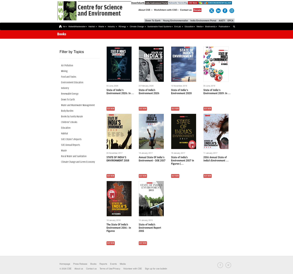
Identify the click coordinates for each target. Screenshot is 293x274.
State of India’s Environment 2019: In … (217, 92)
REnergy (123, 26)
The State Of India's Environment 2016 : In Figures (119, 228)
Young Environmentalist (175, 20)
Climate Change (137, 26)
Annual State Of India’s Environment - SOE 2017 (152, 159)
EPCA (230, 20)
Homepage (65, 264)
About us (78, 268)
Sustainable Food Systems (159, 26)
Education (189, 26)
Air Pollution (67, 65)
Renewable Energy (69, 93)
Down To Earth (153, 20)
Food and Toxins (68, 76)
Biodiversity (210, 26)
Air (64, 26)
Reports (103, 264)
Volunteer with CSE (132, 268)
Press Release (80, 264)
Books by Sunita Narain (72, 116)
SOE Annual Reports (70, 145)
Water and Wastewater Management (78, 105)
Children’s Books (69, 122)
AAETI (222, 20)
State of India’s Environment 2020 (181, 92)
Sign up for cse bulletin (156, 268)
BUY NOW (110, 108)
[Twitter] (211, 10)
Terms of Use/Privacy (110, 268)
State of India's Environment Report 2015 (150, 228)
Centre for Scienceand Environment (100, 10)
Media (199, 26)
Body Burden (67, 110)
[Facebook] (224, 10)
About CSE (144, 9)
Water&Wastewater (76, 26)
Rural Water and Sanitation (74, 156)
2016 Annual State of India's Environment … (216, 159)
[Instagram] (231, 10)
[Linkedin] (218, 10)
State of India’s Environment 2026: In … (120, 92)
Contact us (186, 9)
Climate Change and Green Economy (78, 162)
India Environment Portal (203, 20)
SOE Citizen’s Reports (71, 139)
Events (113, 264)
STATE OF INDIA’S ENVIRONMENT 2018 (118, 159)
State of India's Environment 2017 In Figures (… (182, 160)
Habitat (91, 26)
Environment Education (72, 82)
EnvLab (178, 26)
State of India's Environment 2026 (149, 92)
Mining (64, 71)
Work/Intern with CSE (165, 9)
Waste (101, 26)
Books (93, 264)
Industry (112, 26)
